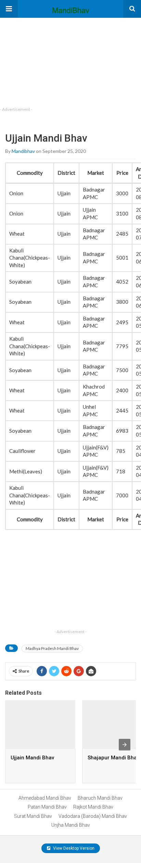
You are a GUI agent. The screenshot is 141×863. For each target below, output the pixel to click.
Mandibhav (23, 151)
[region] (51, 60)
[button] (9, 9)
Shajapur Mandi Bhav (113, 758)
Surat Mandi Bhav (33, 816)
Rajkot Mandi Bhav (93, 807)
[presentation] (124, 744)
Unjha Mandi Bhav (70, 825)
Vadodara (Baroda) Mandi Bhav (93, 816)
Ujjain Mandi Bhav (32, 758)
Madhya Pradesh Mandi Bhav (52, 648)
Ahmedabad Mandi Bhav (44, 798)
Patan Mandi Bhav (47, 807)
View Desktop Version (73, 848)
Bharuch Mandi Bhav (100, 798)
